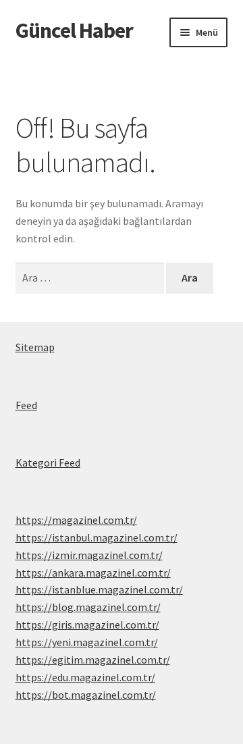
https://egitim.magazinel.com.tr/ (93, 659)
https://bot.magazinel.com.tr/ (86, 694)
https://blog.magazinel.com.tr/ (88, 607)
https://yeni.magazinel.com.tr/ (87, 642)
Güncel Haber (74, 30)
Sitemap (35, 347)
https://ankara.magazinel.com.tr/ (93, 572)
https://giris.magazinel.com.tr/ (87, 624)
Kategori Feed (48, 462)
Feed (26, 405)
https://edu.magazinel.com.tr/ (85, 677)
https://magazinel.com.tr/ (76, 520)
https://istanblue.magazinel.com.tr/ (99, 589)
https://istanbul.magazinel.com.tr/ (97, 537)
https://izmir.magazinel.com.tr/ (89, 555)
